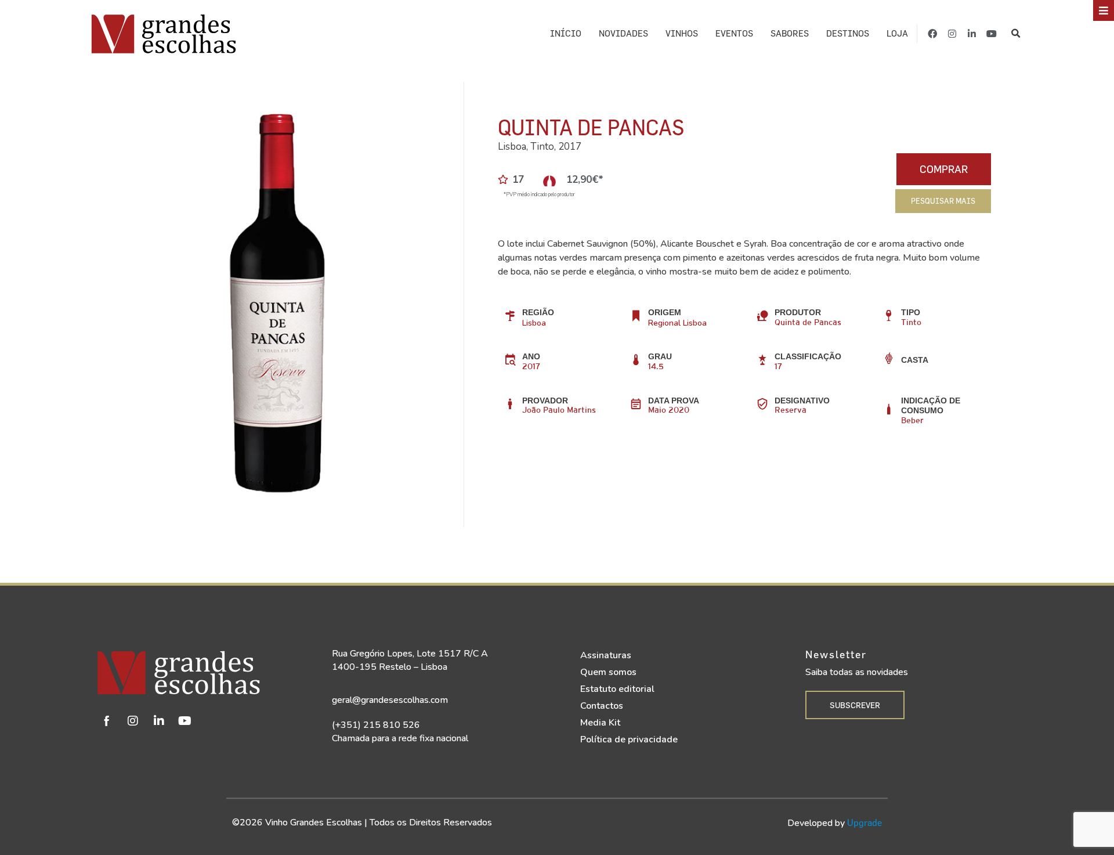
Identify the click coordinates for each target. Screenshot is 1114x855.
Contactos (601, 705)
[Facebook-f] (932, 33)
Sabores (790, 33)
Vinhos (681, 33)
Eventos (734, 33)
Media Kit (600, 722)
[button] (1016, 33)
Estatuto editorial (617, 689)
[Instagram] (952, 33)
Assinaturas (605, 655)
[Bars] (1103, 10)
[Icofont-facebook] (106, 721)
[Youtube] (991, 33)
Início (565, 33)
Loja (897, 33)
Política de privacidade (629, 739)
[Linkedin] (159, 721)
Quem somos (608, 672)
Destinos (847, 33)
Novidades (623, 33)
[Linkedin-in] (972, 33)
